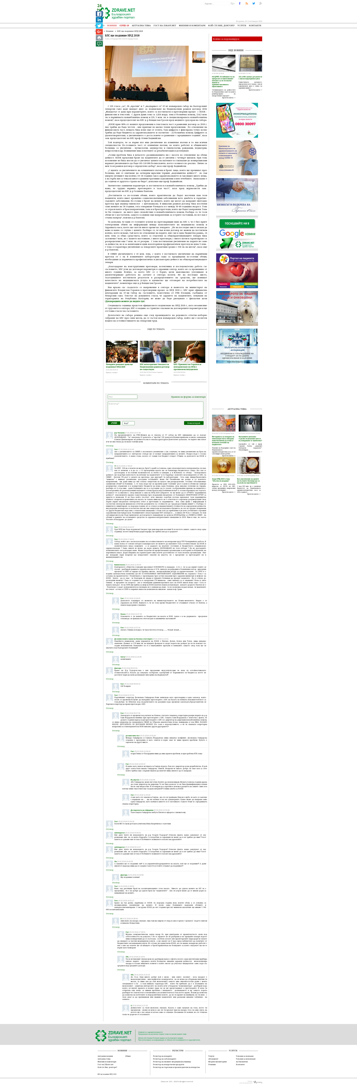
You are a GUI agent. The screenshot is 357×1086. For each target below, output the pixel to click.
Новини (112, 25)
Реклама (212, 1064)
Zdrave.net (164, 1081)
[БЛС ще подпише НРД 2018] (115, 13)
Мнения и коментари (192, 25)
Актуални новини (105, 1056)
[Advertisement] (211, 12)
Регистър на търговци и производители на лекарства (176, 1067)
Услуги (241, 25)
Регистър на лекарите (162, 1056)
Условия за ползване (245, 1056)
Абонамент (213, 1059)
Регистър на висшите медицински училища (172, 1061)
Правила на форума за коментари (188, 396)
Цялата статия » (112, 372)
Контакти (255, 25)
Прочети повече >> (229, 98)
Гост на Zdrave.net (105, 1064)
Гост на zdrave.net (165, 25)
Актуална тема (141, 25)
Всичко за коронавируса (226, 38)
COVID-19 (124, 25)
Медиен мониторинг (217, 1061)
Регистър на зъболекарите (164, 1059)
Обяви (128, 1056)
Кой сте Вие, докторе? (221, 25)
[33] (99, 45)
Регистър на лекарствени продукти (168, 1064)
